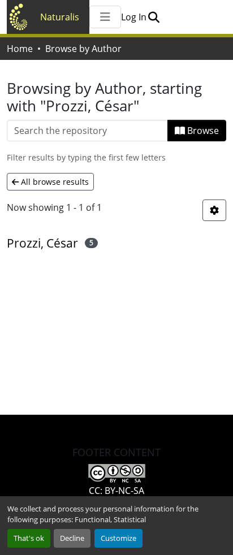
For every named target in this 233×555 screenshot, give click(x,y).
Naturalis (59, 17)
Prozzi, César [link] (42, 243)
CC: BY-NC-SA (116, 490)
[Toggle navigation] (105, 17)
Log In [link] (133, 17)
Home (20, 48)
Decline (72, 538)
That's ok (29, 538)
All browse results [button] (54, 181)
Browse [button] (202, 130)
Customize (118, 538)
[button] (153, 17)
